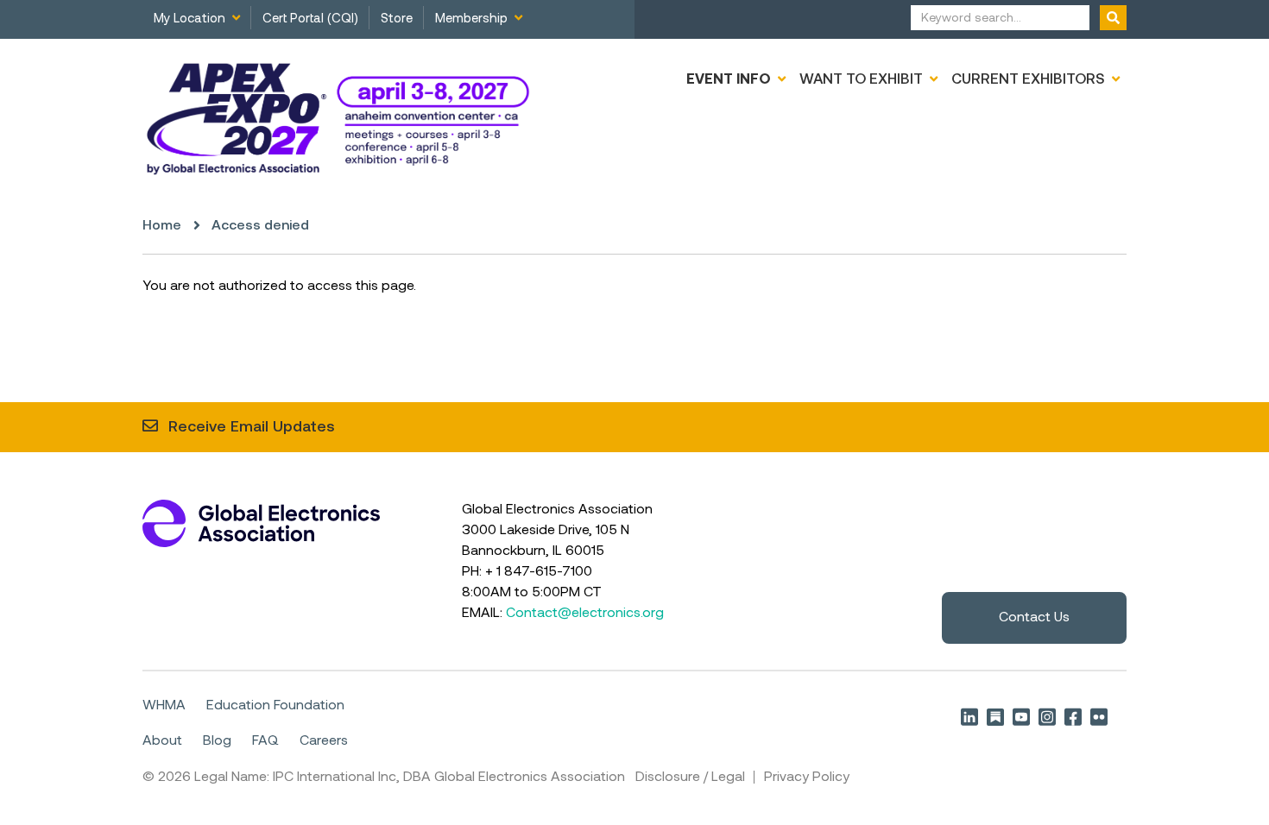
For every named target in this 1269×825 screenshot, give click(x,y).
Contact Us (1034, 618)
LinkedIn (969, 717)
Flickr (1099, 717)
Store (397, 19)
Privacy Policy (806, 777)
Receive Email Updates (251, 427)
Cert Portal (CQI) (310, 19)
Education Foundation (275, 706)
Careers (324, 741)
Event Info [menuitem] (728, 79)
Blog (217, 741)
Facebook (1073, 717)
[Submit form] (1113, 17)
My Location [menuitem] (189, 19)
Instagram (1047, 717)
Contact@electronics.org (585, 614)
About (162, 741)
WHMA (164, 706)
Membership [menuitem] (471, 19)
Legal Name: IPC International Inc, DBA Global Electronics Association (409, 777)
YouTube (1021, 717)
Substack (995, 717)
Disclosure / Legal (690, 777)
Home (161, 226)
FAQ (265, 741)
